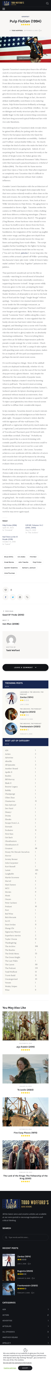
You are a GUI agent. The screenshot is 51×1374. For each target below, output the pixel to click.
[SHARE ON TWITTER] (13, 597)
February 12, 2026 (26, 719)
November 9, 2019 (25, 1043)
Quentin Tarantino (11, 568)
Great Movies (9, 562)
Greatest (25, 16)
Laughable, (25, 692)
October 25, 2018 (25, 1129)
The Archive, (35, 692)
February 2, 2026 (26, 734)
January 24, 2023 (25, 1086)
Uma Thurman (9, 573)
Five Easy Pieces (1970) (25, 1132)
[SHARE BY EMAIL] (20, 597)
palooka (24, 253)
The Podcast (36, 709)
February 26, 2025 (25, 1172)
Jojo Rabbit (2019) (25, 1046)
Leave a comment (23, 667)
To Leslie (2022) (25, 1089)
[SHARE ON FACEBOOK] (5, 597)
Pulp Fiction (37, 562)
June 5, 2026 (24, 704)
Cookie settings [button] (10, 1368)
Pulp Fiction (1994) (9, 525)
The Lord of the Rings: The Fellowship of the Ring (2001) (25, 1177)
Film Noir (33, 557)
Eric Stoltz (21, 557)
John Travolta (23, 562)
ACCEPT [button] (25, 1368)
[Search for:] (25, 1237)
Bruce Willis (8, 557)
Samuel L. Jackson (29, 568)
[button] (7, 590)
